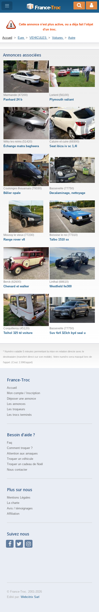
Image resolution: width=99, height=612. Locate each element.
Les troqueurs (16, 409)
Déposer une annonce (21, 398)
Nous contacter (17, 469)
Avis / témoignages (20, 508)
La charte (13, 503)
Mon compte (15, 393)
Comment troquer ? (19, 448)
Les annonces (16, 404)
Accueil (12, 387)
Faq (9, 442)
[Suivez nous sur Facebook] (10, 543)
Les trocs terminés (19, 414)
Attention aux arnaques (22, 453)
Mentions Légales (18, 497)
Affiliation (13, 513)
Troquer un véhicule (20, 458)
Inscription (33, 393)
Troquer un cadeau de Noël (25, 464)
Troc (48, 8)
